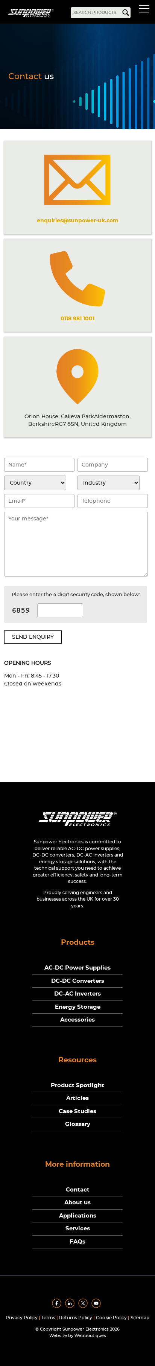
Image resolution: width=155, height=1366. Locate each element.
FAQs (77, 1242)
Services (77, 1228)
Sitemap (140, 1318)
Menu (145, 9)
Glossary (77, 1124)
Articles (77, 1098)
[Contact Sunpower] (78, 827)
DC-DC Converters (77, 981)
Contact (78, 1190)
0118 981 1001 (77, 318)
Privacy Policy (22, 1318)
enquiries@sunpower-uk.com (78, 220)
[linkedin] (71, 1306)
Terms (48, 1318)
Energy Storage (77, 1007)
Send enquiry (33, 637)
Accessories (77, 1020)
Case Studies (77, 1111)
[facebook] (58, 1306)
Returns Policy (75, 1318)
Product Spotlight (77, 1085)
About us (77, 1202)
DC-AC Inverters (77, 994)
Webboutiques (90, 1336)
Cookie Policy (111, 1318)
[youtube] (97, 1306)
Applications (77, 1216)
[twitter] (84, 1306)
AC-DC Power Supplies (77, 968)
